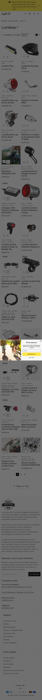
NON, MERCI (31, 357)
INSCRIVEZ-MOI (31, 354)
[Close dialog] (40, 341)
